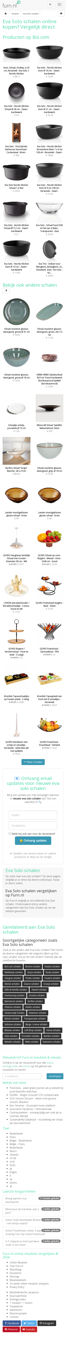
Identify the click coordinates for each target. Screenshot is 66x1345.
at (11, 1186)
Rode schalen (52, 972)
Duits (12, 1165)
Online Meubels (18, 1262)
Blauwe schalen (12, 1030)
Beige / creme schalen (36, 1024)
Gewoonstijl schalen (14, 1012)
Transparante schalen (35, 1018)
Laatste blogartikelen (19, 1191)
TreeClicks (15, 1088)
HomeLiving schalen (14, 995)
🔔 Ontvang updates (33, 840)
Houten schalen (52, 978)
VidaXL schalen (32, 1007)
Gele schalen (11, 1035)
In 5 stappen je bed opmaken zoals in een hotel (32, 1243)
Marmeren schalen (14, 1001)
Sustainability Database (23, 1119)
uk (11, 1179)
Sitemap (14, 1276)
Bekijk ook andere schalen (30, 285)
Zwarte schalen (39, 989)
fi (10, 1175)
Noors (13, 1151)
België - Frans (17, 1144)
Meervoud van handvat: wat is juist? (32, 1210)
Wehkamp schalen (14, 972)
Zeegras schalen (13, 978)
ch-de (13, 1158)
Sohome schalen (13, 1024)
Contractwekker (18, 1112)
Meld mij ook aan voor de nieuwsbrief (33, 833)
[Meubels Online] (5, 14)
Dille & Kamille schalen (16, 989)
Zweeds (14, 1154)
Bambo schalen (51, 1035)
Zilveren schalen (13, 1007)
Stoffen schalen (35, 1001)
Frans (13, 1137)
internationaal (43, 1109)
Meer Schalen (34, 762)
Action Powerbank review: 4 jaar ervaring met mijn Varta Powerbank (32, 1232)
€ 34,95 (49, 269)
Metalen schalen (13, 1041)
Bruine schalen (33, 966)
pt (11, 1168)
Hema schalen (53, 1030)
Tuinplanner (16, 1306)
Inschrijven (55, 1076)
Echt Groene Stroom (21, 1098)
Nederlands (16, 1133)
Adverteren (16, 1309)
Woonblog (15, 1269)
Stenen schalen (12, 983)
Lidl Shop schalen (33, 1030)
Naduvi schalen (52, 966)
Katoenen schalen (52, 1041)
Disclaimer (15, 1273)
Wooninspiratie (18, 1313)
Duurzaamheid (18, 1295)
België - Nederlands (21, 1140)
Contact (14, 1317)
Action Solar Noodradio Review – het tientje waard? (32, 1221)
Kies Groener (17, 1105)
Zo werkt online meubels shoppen (29, 1283)
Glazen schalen (31, 983)
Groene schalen (37, 995)
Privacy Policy (17, 1287)
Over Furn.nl (16, 1266)
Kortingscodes (18, 1299)
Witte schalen (31, 1041)
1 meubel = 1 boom (21, 1302)
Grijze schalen (34, 972)
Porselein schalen (30, 1035)
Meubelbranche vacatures (24, 1292)
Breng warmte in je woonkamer (32, 1200)
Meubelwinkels (18, 1280)
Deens (13, 1182)
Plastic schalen (33, 978)
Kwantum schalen (37, 1012)
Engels (13, 1172)
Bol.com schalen (13, 966)
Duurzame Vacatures (21, 1109)
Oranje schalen (50, 983)
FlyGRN (13, 1095)
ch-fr (12, 1161)
